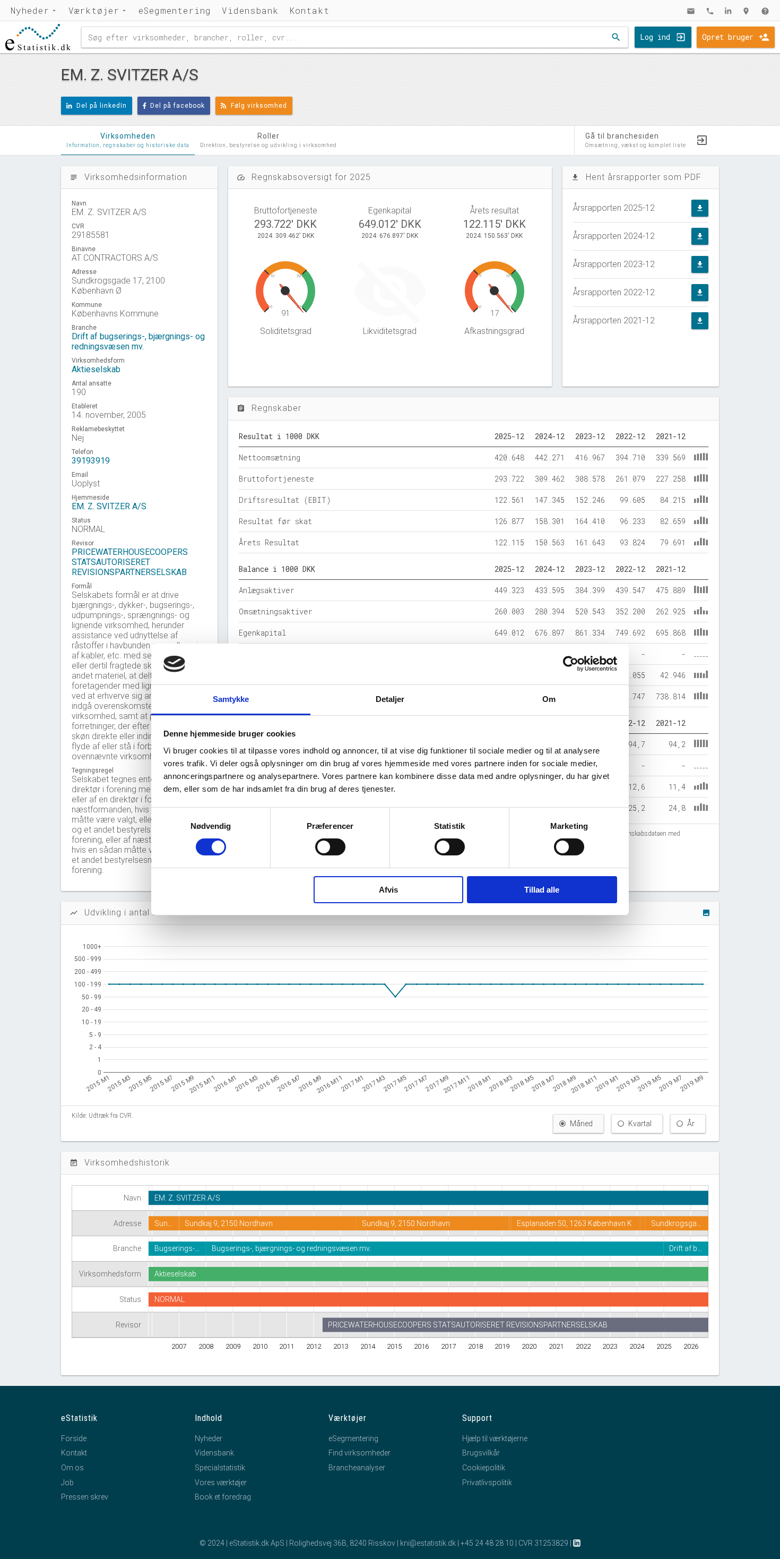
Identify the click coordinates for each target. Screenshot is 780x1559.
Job (67, 1482)
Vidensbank (250, 10)
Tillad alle (541, 889)
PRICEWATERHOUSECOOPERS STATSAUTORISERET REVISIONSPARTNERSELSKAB (130, 562)
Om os (72, 1467)
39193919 (91, 461)
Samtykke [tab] (231, 699)
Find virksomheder (359, 1453)
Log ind (655, 37)
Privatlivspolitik (487, 1482)
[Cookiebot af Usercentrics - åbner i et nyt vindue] (570, 664)
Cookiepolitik (483, 1467)
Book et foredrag (223, 1497)
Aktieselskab (96, 369)
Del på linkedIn (101, 105)
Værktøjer (93, 10)
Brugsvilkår (481, 1453)
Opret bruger (727, 37)
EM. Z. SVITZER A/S (109, 506)
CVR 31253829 (543, 1543)
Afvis (388, 889)
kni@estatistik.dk (428, 1543)
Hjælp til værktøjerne (494, 1438)
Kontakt (309, 10)
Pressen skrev (84, 1497)
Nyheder (30, 10)
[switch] (330, 846)
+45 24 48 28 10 (487, 1543)
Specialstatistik (220, 1467)
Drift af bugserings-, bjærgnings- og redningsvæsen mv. (138, 341)
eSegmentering (174, 10)
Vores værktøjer (221, 1482)
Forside (73, 1438)
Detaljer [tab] (390, 699)
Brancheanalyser (356, 1467)
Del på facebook (177, 105)
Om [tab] (549, 699)
